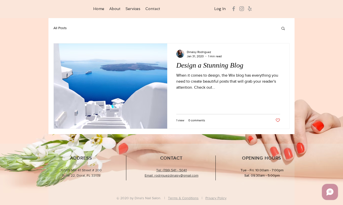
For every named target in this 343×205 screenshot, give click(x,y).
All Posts (60, 28)
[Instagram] (242, 9)
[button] (283, 28)
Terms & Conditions (183, 198)
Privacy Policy (215, 198)
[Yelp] (250, 9)
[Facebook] (234, 9)
